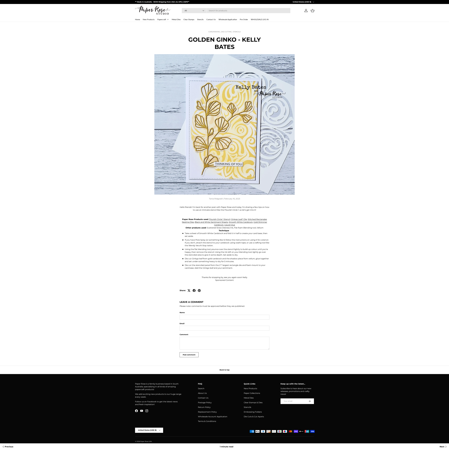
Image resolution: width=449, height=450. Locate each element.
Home (137, 19)
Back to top (225, 370)
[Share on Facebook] (194, 290)
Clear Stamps (188, 19)
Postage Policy (205, 402)
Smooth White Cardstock (241, 222)
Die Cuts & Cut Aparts (254, 416)
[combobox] (236, 10)
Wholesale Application (228, 19)
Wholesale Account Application (212, 416)
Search (201, 388)
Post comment (189, 355)
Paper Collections (252, 393)
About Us (202, 393)
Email (182, 323)
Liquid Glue (229, 225)
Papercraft (161, 19)
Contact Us (211, 19)
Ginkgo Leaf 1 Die (239, 219)
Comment (184, 334)
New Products (149, 19)
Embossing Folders (253, 412)
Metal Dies (176, 19)
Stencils (200, 19)
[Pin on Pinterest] (199, 290)
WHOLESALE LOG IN (260, 19)
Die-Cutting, (227, 32)
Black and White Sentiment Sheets (211, 222)
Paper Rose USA (146, 441)
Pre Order (244, 19)
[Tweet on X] (189, 290)
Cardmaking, (214, 32)
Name (182, 312)
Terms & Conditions (207, 421)
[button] (312, 10)
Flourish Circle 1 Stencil (219, 219)
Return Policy (204, 407)
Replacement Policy (207, 412)
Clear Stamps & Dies (253, 402)
